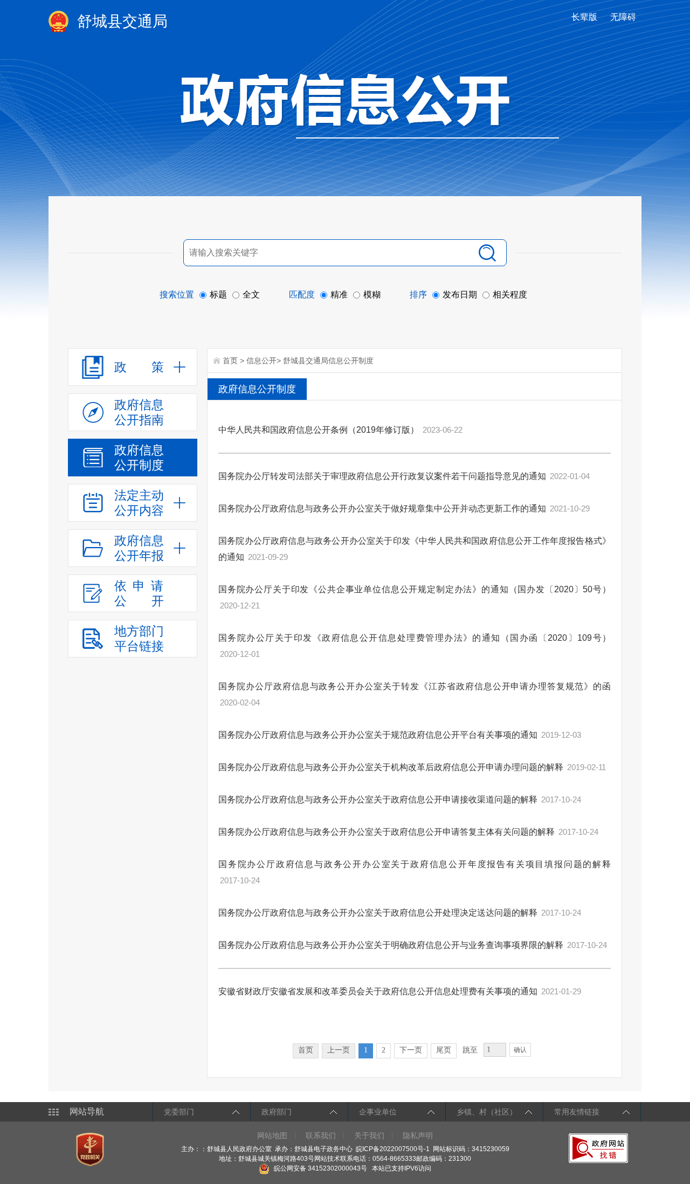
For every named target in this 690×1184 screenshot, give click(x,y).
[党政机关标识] (91, 1149)
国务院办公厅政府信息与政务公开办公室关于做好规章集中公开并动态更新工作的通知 (382, 508)
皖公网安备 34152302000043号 (319, 1168)
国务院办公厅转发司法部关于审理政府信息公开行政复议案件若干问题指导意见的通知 (382, 476)
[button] (585, 17)
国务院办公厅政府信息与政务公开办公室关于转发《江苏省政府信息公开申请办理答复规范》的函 (414, 686)
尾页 (443, 1050)
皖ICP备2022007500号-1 (393, 1149)
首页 (230, 360)
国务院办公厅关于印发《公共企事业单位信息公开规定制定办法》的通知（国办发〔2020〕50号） (414, 589)
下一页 (410, 1050)
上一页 (338, 1050)
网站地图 (272, 1135)
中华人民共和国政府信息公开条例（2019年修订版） (318, 429)
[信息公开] (370, 105)
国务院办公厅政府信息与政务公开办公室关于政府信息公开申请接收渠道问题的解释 (377, 799)
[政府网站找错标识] (600, 1148)
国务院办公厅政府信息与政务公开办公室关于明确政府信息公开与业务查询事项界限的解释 (390, 945)
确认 (520, 1050)
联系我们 (321, 1135)
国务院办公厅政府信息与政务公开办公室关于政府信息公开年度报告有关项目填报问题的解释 (414, 864)
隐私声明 (418, 1135)
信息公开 (261, 360)
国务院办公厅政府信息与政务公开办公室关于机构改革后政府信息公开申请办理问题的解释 (390, 767)
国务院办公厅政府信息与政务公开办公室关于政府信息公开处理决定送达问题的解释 (377, 912)
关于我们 (369, 1135)
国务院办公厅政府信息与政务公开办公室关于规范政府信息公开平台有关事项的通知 (377, 734)
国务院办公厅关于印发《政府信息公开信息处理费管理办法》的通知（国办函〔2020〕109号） (414, 637)
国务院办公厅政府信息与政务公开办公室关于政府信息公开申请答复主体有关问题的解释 (386, 831)
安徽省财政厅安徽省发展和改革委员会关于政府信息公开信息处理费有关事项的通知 (377, 991)
